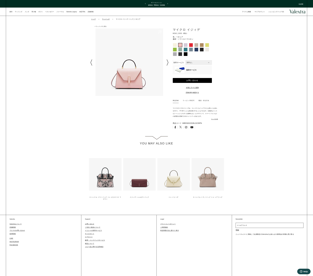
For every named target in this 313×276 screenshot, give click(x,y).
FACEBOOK (14, 245)
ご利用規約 (164, 227)
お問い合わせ (192, 80)
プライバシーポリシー (168, 224)
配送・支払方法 (204, 100)
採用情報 (13, 234)
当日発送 (162, 5)
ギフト (40, 12)
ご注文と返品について (92, 227)
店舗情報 (91, 12)
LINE (11, 238)
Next (167, 62)
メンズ (27, 12)
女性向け (150, 5)
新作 (11, 12)
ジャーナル (60, 12)
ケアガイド (89, 237)
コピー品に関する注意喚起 (94, 247)
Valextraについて (16, 224)
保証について (89, 243)
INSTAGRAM (14, 242)
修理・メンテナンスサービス (95, 240)
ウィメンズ (18, 12)
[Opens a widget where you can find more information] (304, 272)
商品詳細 (176, 100)
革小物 (34, 12)
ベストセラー (49, 12)
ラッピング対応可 (189, 100)
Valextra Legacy (71, 12)
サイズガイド (89, 234)
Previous (91, 62)
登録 (237, 230)
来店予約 (82, 12)
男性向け (156, 5)
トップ (93, 19)
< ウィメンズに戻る (100, 26)
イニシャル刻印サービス (93, 230)
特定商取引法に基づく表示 (169, 230)
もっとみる (214, 119)
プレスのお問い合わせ (17, 230)
